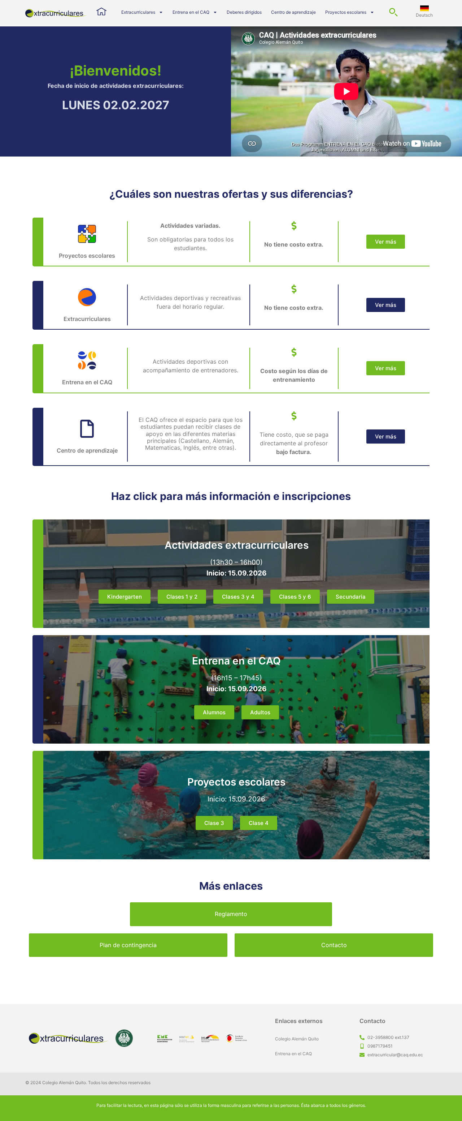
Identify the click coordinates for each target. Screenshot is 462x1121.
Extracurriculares (138, 12)
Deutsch (424, 15)
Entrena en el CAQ (191, 12)
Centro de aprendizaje (293, 12)
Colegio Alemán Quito (297, 1038)
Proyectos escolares (345, 12)
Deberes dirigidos (244, 12)
